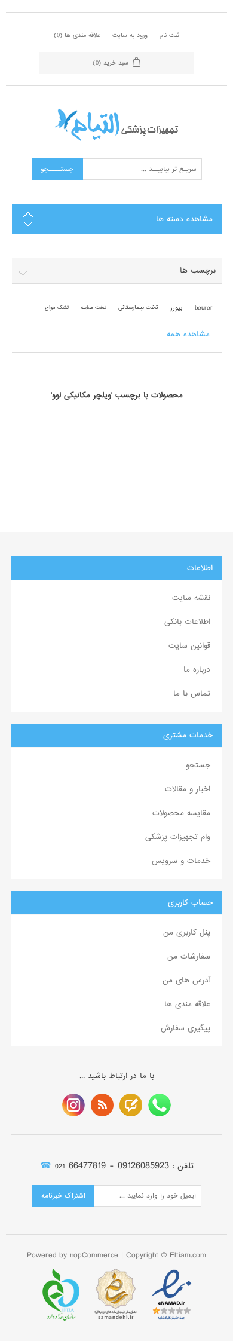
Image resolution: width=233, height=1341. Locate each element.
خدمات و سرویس (181, 861)
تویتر (130, 1105)
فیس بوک (159, 1105)
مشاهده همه (188, 334)
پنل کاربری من (186, 932)
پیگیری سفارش (185, 1028)
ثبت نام (169, 35)
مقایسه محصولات (181, 813)
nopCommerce (94, 1255)
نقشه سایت (191, 598)
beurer (204, 308)
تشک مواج (57, 307)
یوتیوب (73, 1105)
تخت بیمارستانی (138, 307)
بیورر (176, 308)
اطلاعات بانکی (187, 621)
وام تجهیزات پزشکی (177, 837)
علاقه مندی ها (187, 1004)
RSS (102, 1105)
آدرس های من (186, 980)
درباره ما (196, 669)
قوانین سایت (189, 645)
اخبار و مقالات (187, 789)
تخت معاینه (93, 307)
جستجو (198, 765)
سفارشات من (188, 956)
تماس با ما (191, 693)
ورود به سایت (130, 35)
